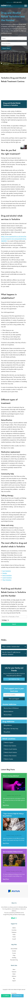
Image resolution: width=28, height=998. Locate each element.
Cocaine (14, 953)
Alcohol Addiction (8, 711)
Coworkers (14, 930)
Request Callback (6, 48)
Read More (6, 805)
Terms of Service (18, 914)
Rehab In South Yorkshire (11, 749)
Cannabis (14, 951)
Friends (14, 936)
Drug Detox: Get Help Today (11, 728)
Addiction (14, 976)
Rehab (14, 974)
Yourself (14, 939)
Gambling (14, 957)
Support (14, 980)
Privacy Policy (10, 914)
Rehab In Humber (9, 759)
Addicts (14, 927)
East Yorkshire (6, 571)
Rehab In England (9, 742)
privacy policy (6, 54)
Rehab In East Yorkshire (10, 745)
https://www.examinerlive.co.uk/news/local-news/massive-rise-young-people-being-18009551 (13, 239)
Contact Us (18, 995)
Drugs (14, 955)
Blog (14, 978)
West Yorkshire (6, 580)
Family (14, 934)
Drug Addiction (8, 725)
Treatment (14, 971)
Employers (14, 932)
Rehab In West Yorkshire (10, 755)
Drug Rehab (7, 732)
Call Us (7, 995)
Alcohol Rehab (7, 714)
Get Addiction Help (14, 679)
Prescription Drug (14, 959)
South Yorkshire (7, 578)
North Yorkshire (7, 575)
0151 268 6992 (17, 2)
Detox (14, 969)
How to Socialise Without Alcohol (13, 852)
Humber (4, 573)
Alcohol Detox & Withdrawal (11, 708)
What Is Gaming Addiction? (11, 776)
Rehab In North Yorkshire (11, 752)
